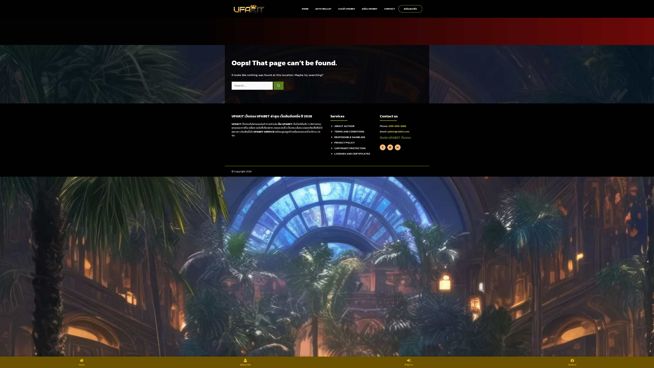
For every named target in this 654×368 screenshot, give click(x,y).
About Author (344, 126)
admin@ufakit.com (398, 131)
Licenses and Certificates (352, 154)
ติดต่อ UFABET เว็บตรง (395, 137)
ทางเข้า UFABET (346, 8)
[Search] (279, 86)
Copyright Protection (349, 148)
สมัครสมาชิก (410, 8)
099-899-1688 (397, 126)
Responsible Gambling (349, 137)
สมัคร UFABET (369, 8)
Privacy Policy (344, 142)
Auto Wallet (323, 8)
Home (305, 8)
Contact (389, 8)
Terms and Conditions (349, 131)
